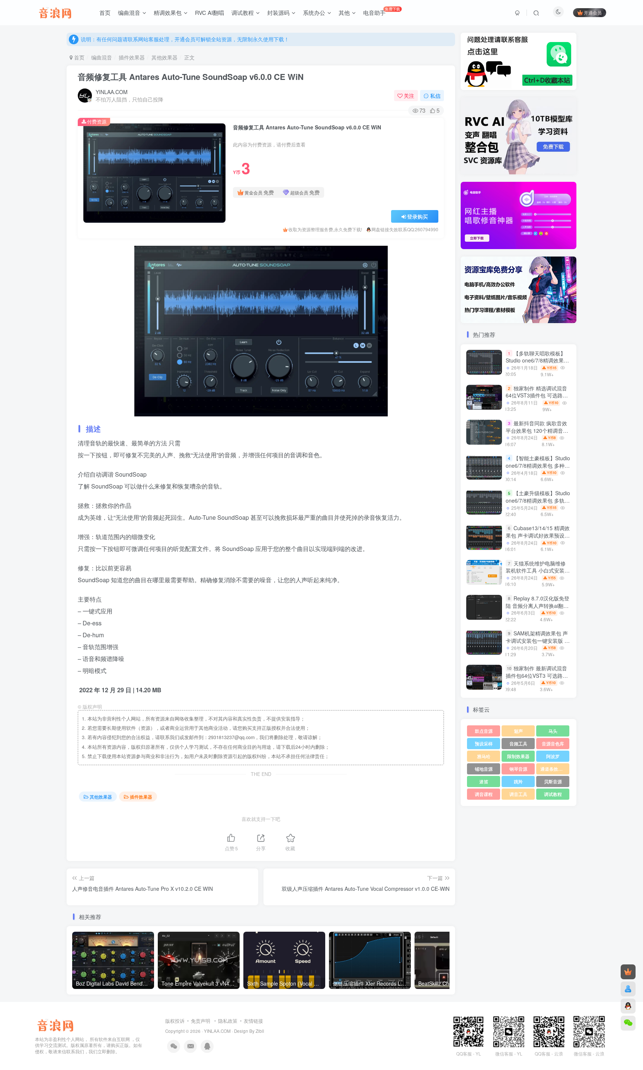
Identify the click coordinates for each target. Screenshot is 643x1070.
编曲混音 (101, 57)
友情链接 (253, 1020)
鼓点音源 (484, 731)
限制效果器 (518, 756)
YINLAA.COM (112, 92)
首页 (78, 57)
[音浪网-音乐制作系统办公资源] (55, 1024)
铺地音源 (484, 769)
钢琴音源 (518, 769)
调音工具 (518, 794)
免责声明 (200, 1020)
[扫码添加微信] (628, 1023)
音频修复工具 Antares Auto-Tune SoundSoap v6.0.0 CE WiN (191, 77)
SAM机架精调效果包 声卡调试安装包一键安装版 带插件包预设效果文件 (538, 640)
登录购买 (417, 216)
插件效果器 (132, 57)
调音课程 (484, 794)
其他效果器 (164, 57)
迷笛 (483, 781)
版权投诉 (175, 1020)
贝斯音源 (553, 781)
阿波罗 (553, 756)
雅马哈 (483, 756)
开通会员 (593, 12)
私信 (435, 95)
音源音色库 (553, 743)
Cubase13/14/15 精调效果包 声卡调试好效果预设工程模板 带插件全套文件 (538, 536)
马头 (552, 731)
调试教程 (553, 794)
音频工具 (518, 743)
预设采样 (484, 743)
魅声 (518, 731)
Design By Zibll (249, 1031)
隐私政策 (227, 1020)
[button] (460, 213)
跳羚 (518, 781)
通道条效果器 (553, 769)
